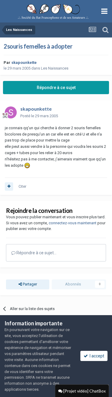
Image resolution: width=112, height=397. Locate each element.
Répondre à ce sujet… (36, 252)
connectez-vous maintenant (72, 223)
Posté (39, 116)
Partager (29, 284)
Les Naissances (54, 68)
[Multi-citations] (9, 186)
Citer (22, 186)
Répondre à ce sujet (56, 87)
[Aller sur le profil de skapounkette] (11, 112)
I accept (96, 356)
